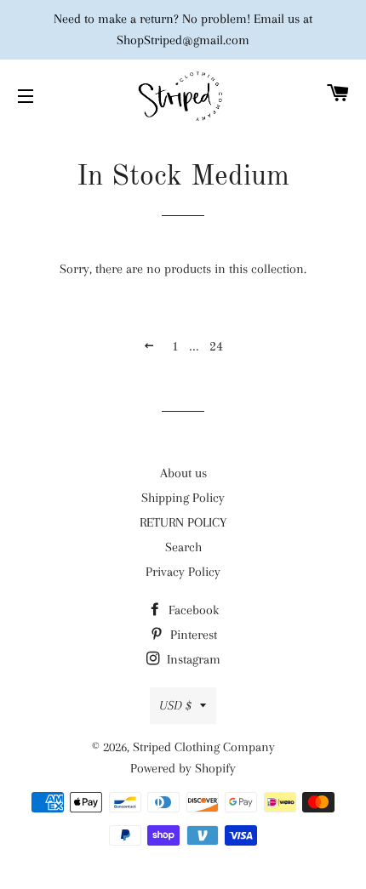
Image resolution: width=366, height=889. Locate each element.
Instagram (191, 659)
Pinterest (192, 634)
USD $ (175, 705)
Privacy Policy (183, 571)
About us (183, 473)
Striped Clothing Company (204, 747)
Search (183, 547)
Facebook (192, 610)
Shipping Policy (183, 497)
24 (216, 347)
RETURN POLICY (183, 522)
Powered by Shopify (183, 768)
